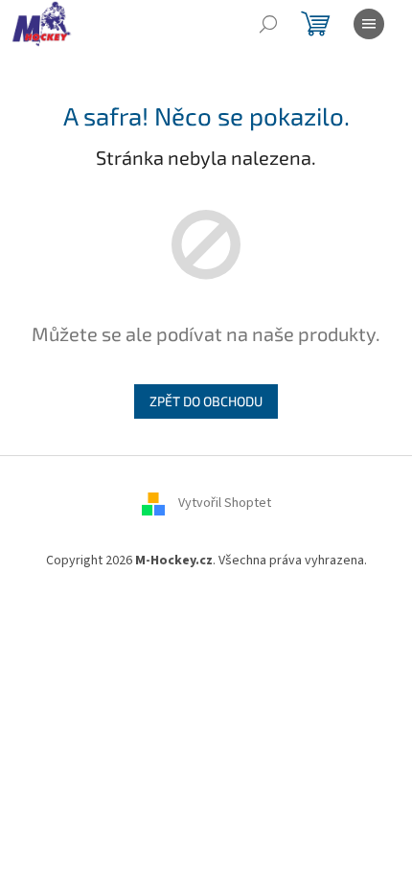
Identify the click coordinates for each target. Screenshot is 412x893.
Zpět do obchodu (206, 401)
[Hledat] (268, 24)
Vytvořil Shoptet (224, 503)
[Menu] (369, 24)
